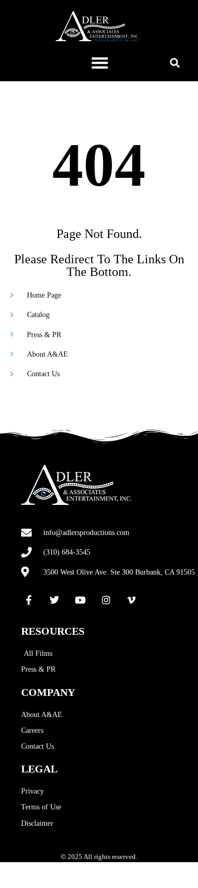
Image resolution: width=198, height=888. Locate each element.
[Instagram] (106, 599)
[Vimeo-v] (131, 599)
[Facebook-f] (29, 599)
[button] (99, 62)
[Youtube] (80, 599)
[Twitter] (54, 599)
